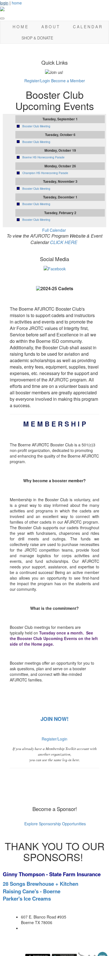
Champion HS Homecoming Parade (45, 173)
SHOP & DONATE (37, 38)
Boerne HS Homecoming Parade (43, 157)
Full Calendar (54, 230)
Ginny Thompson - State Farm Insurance (52, 874)
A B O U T (50, 26)
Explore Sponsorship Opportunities (54, 823)
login (4, 3)
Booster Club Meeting (36, 126)
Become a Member (68, 80)
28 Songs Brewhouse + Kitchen (40, 883)
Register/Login (37, 80)
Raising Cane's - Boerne (31, 891)
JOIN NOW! (54, 719)
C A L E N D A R (87, 26)
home (17, 3)
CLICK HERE (63, 242)
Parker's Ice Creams (27, 898)
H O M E (20, 26)
